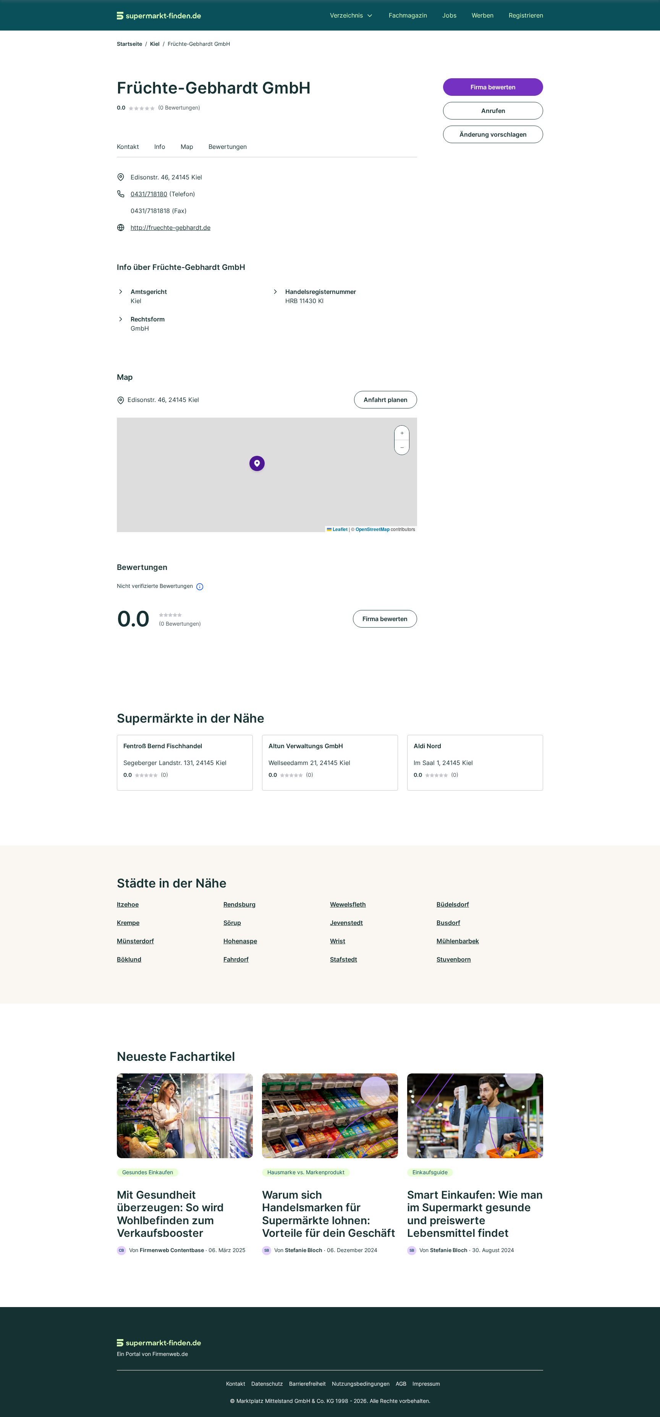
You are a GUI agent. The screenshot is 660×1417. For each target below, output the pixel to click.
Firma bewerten (385, 619)
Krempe (128, 922)
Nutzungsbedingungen (361, 1383)
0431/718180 (149, 194)
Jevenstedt (346, 922)
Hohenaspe (240, 941)
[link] (185, 763)
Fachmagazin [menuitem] (408, 15)
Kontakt (235, 1383)
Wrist (337, 941)
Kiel (155, 43)
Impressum (426, 1383)
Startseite (129, 43)
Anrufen (493, 111)
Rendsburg (239, 904)
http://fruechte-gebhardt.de (170, 227)
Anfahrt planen (386, 399)
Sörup (232, 922)
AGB (401, 1383)
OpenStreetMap (373, 529)
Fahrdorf (236, 959)
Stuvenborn (454, 959)
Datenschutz (267, 1383)
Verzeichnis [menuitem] (346, 15)
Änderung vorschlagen (493, 134)
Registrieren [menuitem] (526, 15)
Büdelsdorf (453, 904)
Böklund (129, 959)
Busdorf (448, 922)
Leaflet (340, 529)
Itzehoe (128, 904)
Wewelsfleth (348, 904)
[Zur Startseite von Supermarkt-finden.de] (159, 15)
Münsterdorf (135, 941)
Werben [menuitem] (482, 15)
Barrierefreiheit (307, 1383)
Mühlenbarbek (458, 941)
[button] (257, 465)
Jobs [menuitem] (449, 15)
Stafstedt (343, 959)
